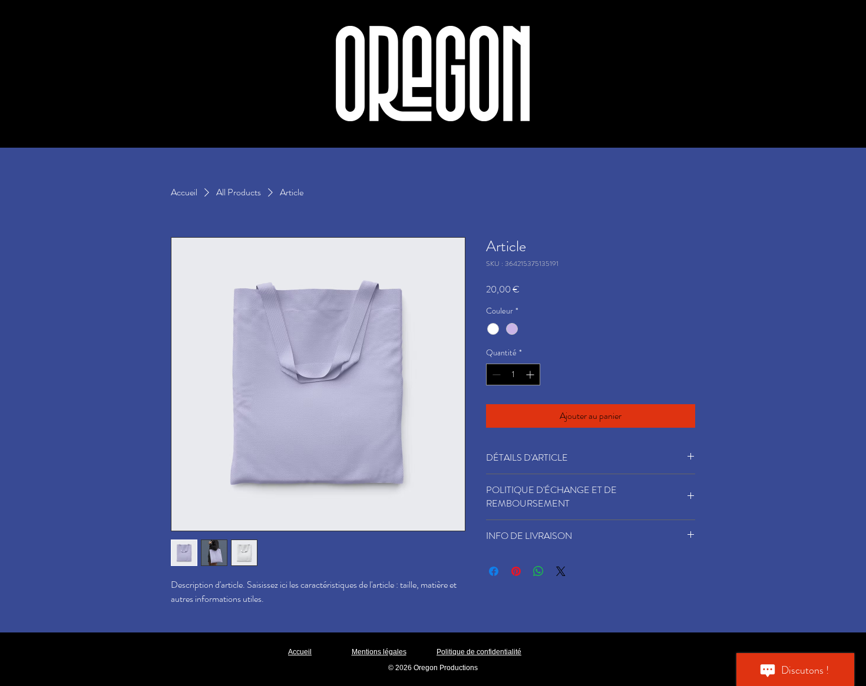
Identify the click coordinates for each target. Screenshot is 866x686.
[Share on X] (561, 571)
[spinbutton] (513, 374)
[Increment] (531, 374)
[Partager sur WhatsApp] (538, 571)
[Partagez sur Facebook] (494, 571)
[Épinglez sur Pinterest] (516, 571)
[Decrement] (495, 374)
